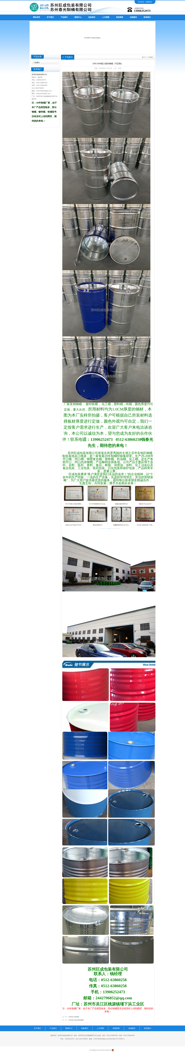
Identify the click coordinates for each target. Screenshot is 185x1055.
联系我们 (147, 17)
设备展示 (91, 17)
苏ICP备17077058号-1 (117, 1039)
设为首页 (141, 2)
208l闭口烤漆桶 (73, 1017)
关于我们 (50, 17)
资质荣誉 (119, 17)
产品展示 (64, 17)
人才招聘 (105, 17)
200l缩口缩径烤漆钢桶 (75, 1020)
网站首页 (36, 17)
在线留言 (133, 17)
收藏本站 (149, 2)
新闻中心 (78, 17)
